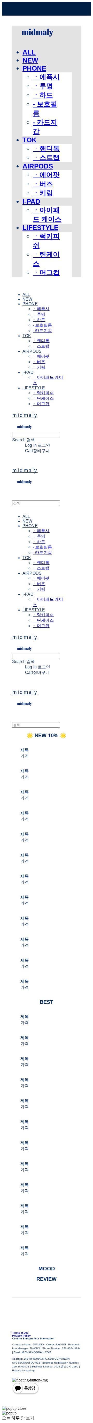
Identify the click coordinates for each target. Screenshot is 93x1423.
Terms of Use (20, 1332)
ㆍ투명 (43, 86)
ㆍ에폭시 (46, 77)
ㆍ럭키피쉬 (43, 393)
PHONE (34, 68)
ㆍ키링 (43, 193)
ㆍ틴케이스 (43, 398)
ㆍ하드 (43, 95)
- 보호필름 (42, 325)
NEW (30, 60)
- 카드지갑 (42, 330)
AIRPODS (37, 166)
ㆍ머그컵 (46, 272)
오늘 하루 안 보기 (18, 1418)
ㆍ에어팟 (46, 175)
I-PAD (31, 201)
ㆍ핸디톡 (46, 148)
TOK (29, 140)
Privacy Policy (21, 1335)
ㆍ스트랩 (46, 157)
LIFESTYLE (40, 228)
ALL (29, 52)
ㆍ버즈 (43, 184)
